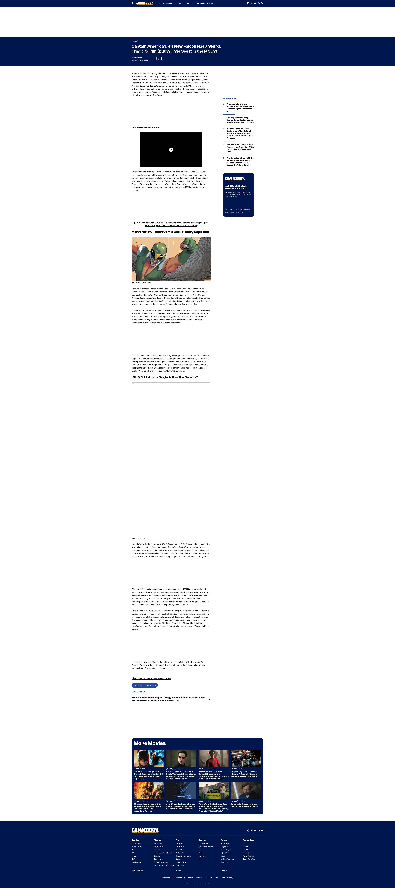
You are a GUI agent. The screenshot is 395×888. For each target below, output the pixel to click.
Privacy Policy (239, 212)
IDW (133, 859)
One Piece (224, 862)
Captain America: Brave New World (169, 73)
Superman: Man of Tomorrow (164, 865)
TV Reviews (180, 847)
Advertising (180, 878)
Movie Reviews (159, 847)
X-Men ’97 (179, 853)
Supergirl (157, 850)
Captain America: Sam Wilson (145, 291)
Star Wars (246, 850)
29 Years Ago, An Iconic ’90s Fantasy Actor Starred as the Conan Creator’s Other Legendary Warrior (147, 807)
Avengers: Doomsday (161, 862)
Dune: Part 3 (158, 859)
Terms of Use (238, 211)
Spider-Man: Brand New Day (164, 853)
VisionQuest (180, 865)
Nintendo (202, 850)
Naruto (223, 856)
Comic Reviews (137, 847)
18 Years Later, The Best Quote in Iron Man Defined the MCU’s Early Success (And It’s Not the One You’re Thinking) (239, 133)
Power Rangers (248, 856)
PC (200, 859)
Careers (199, 878)
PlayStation (202, 856)
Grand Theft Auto (249, 859)
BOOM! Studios (137, 862)
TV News (179, 844)
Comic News (136, 844)
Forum (210, 3)
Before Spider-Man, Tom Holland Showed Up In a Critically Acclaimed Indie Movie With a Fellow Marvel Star (214, 775)
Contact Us (166, 878)
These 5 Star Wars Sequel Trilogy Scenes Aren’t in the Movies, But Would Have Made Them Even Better (168, 699)
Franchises (248, 840)
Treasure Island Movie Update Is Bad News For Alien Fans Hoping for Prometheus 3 (240, 107)
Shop (178, 871)
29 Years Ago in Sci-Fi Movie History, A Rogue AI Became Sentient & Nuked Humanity (244, 774)
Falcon (157, 679)
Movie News (158, 844)
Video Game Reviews (206, 847)
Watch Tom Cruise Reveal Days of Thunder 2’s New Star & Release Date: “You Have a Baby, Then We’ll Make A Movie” (213, 807)
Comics (161, 3)
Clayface (157, 856)
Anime (190, 3)
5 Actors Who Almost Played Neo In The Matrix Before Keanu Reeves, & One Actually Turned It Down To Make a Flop (181, 775)
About (190, 878)
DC (133, 853)
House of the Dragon (183, 856)
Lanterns (179, 859)
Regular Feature (165, 679)
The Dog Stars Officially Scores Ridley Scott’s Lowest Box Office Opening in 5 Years (240, 119)
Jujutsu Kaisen (226, 853)
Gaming (182, 3)
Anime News (225, 844)
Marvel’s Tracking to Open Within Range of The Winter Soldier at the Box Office (176, 224)
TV (175, 3)
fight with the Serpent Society (166, 364)
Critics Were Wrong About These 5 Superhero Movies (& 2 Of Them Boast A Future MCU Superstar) (148, 775)
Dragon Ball (225, 847)
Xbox (200, 853)
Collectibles (200, 3)
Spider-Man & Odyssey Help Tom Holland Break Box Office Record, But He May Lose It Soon (240, 148)
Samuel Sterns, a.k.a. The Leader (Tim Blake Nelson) (155, 610)
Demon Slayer (226, 850)
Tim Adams (138, 57)
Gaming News (203, 844)
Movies (169, 3)
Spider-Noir (180, 850)
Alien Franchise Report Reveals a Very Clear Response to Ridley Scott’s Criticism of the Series (181, 806)
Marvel (134, 850)
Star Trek (246, 853)
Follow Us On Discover (144, 685)
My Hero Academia (227, 859)
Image (134, 856)
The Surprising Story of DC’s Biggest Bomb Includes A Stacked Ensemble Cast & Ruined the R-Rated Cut (240, 161)
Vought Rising (181, 862)
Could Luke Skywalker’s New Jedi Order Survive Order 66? (245, 805)
